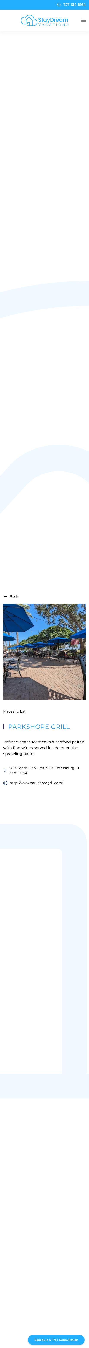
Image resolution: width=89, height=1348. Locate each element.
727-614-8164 (74, 5)
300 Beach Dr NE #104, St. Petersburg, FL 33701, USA (44, 770)
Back (14, 596)
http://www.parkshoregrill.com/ (36, 783)
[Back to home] (44, 20)
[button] (83, 20)
